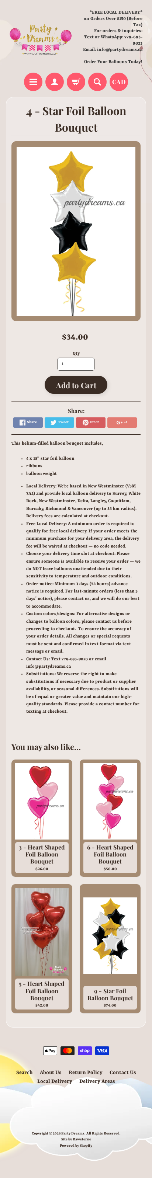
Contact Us (123, 1073)
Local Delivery (54, 1081)
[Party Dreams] (41, 37)
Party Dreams (72, 1134)
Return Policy (86, 1073)
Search (24, 1073)
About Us (51, 1073)
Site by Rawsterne (76, 1139)
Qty (76, 353)
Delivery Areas (97, 1081)
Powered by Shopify (76, 1146)
